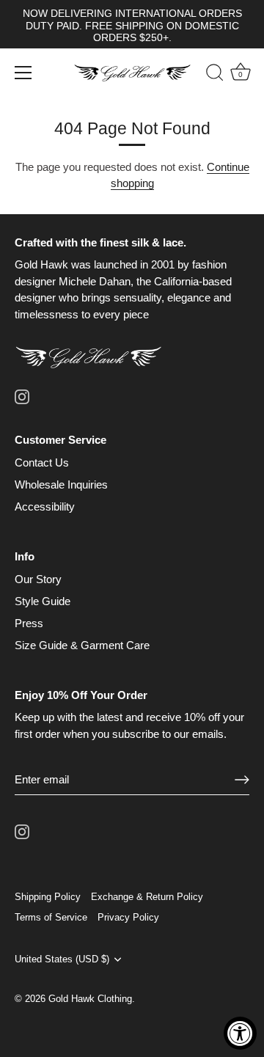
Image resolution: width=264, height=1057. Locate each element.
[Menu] (23, 72)
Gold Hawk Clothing (90, 998)
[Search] (207, 75)
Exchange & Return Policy (147, 896)
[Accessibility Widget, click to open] (240, 1033)
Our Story (38, 579)
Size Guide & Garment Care (82, 645)
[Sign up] (242, 779)
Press (29, 623)
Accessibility (45, 506)
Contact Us (42, 462)
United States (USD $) (62, 959)
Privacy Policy (128, 917)
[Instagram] (22, 395)
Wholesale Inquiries (61, 484)
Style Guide (42, 601)
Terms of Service (51, 917)
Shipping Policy (48, 896)
